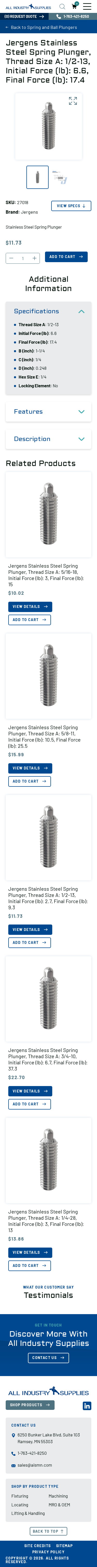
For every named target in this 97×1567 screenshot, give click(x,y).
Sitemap (64, 1546)
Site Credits (37, 1546)
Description (32, 439)
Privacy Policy (48, 1552)
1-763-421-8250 (32, 1453)
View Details (26, 606)
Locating (19, 1504)
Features (28, 411)
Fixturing (19, 1495)
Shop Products (26, 1405)
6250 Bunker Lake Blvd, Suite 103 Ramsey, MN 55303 (49, 1438)
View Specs (68, 206)
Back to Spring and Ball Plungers (44, 27)
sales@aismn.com (35, 1464)
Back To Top (45, 1531)
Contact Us (44, 1357)
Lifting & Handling (28, 1513)
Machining (58, 1495)
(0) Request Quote (21, 16)
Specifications (36, 311)
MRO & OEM (59, 1504)
